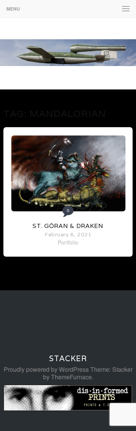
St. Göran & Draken (68, 226)
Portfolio (68, 242)
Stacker (68, 358)
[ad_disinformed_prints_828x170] (68, 408)
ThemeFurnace (71, 377)
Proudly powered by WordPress (46, 369)
